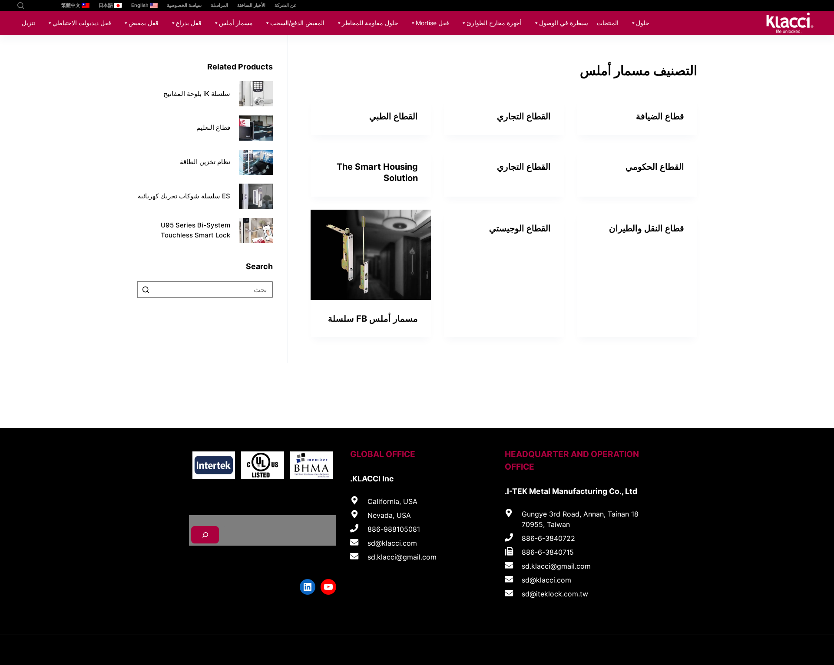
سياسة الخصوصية (184, 5)
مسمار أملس (236, 22)
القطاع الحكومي (655, 166)
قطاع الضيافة (660, 116)
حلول (642, 22)
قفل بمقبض (144, 22)
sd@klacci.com (546, 580)
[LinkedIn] (31, 5)
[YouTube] (44, 5)
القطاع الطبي (393, 116)
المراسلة (219, 5)
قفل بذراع (189, 22)
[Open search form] (20, 5)
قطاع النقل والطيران (646, 228)
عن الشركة (286, 5)
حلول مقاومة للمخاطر (370, 22)
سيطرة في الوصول (563, 22)
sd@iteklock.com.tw (555, 593)
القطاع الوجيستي (520, 228)
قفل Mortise (432, 22)
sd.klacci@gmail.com (556, 566)
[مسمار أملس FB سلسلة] (371, 255)
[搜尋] (205, 534)
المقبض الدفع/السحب (297, 22)
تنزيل (28, 22)
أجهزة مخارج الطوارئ (494, 22)
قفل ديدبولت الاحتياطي (82, 22)
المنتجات (608, 22)
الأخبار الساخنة (251, 5)
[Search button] (145, 290)
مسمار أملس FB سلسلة (373, 318)
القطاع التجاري (524, 116)
